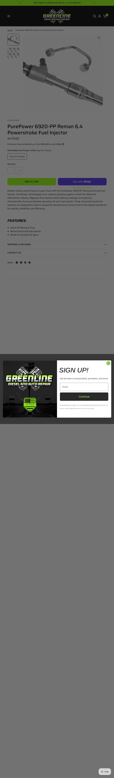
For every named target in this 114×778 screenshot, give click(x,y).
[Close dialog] (108, 363)
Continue (84, 396)
